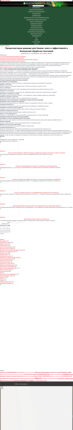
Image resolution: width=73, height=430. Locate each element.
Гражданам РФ (36, 7)
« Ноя (35, 235)
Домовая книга (36, 15)
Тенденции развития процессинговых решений (12, 61)
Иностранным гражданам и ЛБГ (36, 31)
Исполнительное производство (8, 274)
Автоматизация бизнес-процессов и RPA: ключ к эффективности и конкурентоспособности (37, 205)
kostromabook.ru (38, 3)
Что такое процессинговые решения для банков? (13, 56)
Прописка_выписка (36, 25)
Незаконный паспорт (36, 23)
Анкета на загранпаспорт (36, 9)
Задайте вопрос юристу (6, 281)
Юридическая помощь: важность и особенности (36, 219)
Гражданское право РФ (6, 263)
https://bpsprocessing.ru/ (6, 67)
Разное (36, 39)
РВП (36, 37)
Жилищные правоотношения (7, 265)
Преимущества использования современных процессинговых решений (19, 59)
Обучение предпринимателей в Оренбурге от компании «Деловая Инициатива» (36, 166)
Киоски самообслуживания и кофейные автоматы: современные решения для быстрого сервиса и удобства (36, 152)
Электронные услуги (36, 27)
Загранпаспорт (36, 13)
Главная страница (4, 45)
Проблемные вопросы (6, 283)
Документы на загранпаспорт (36, 11)
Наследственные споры (6, 275)
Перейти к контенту (5, 0)
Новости (36, 43)
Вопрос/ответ (36, 41)
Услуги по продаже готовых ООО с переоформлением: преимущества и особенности (36, 192)
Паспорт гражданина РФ (36, 21)
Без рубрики (3, 241)
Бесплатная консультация (36, 29)
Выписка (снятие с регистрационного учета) (36, 17)
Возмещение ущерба (5, 242)
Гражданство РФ (36, 35)
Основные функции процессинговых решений (12, 58)
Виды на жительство (36, 33)
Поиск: (30, 5)
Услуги (1, 280)
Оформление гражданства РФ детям (36, 19)
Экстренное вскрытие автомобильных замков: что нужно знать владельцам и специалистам (36, 179)
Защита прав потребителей (7, 266)
